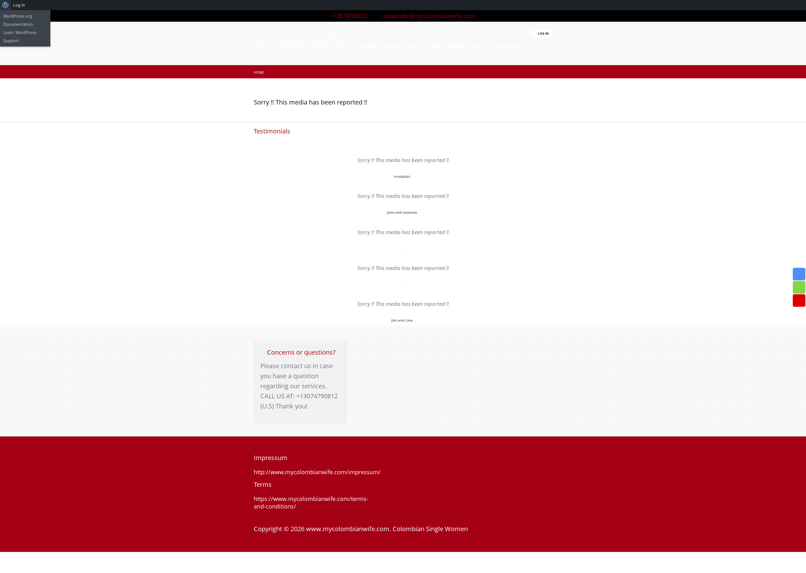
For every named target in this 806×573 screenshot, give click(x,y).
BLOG (412, 46)
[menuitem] (5, 5)
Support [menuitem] (11, 40)
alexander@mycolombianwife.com (426, 16)
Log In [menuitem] (19, 5)
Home (259, 72)
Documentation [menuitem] (18, 24)
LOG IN (543, 33)
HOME (368, 46)
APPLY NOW (505, 46)
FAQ (477, 46)
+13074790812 (347, 16)
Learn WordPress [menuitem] (20, 32)
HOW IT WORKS (446, 46)
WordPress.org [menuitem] (17, 16)
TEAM (391, 46)
